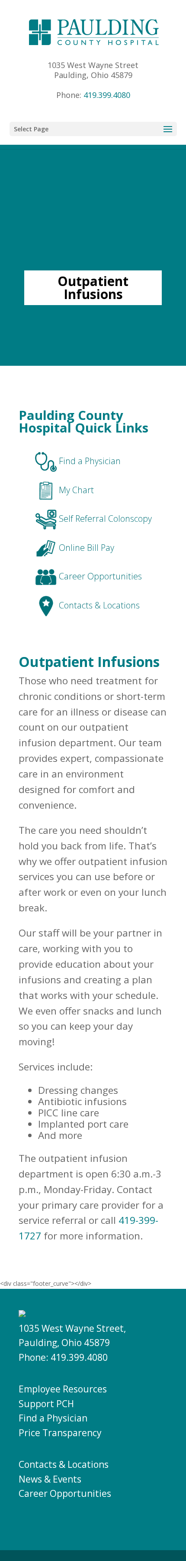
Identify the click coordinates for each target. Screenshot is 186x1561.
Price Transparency (60, 1433)
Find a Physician (53, 1418)
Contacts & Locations (64, 1464)
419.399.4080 (106, 95)
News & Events (50, 1479)
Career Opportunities (65, 1493)
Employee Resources (63, 1389)
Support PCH (46, 1404)
